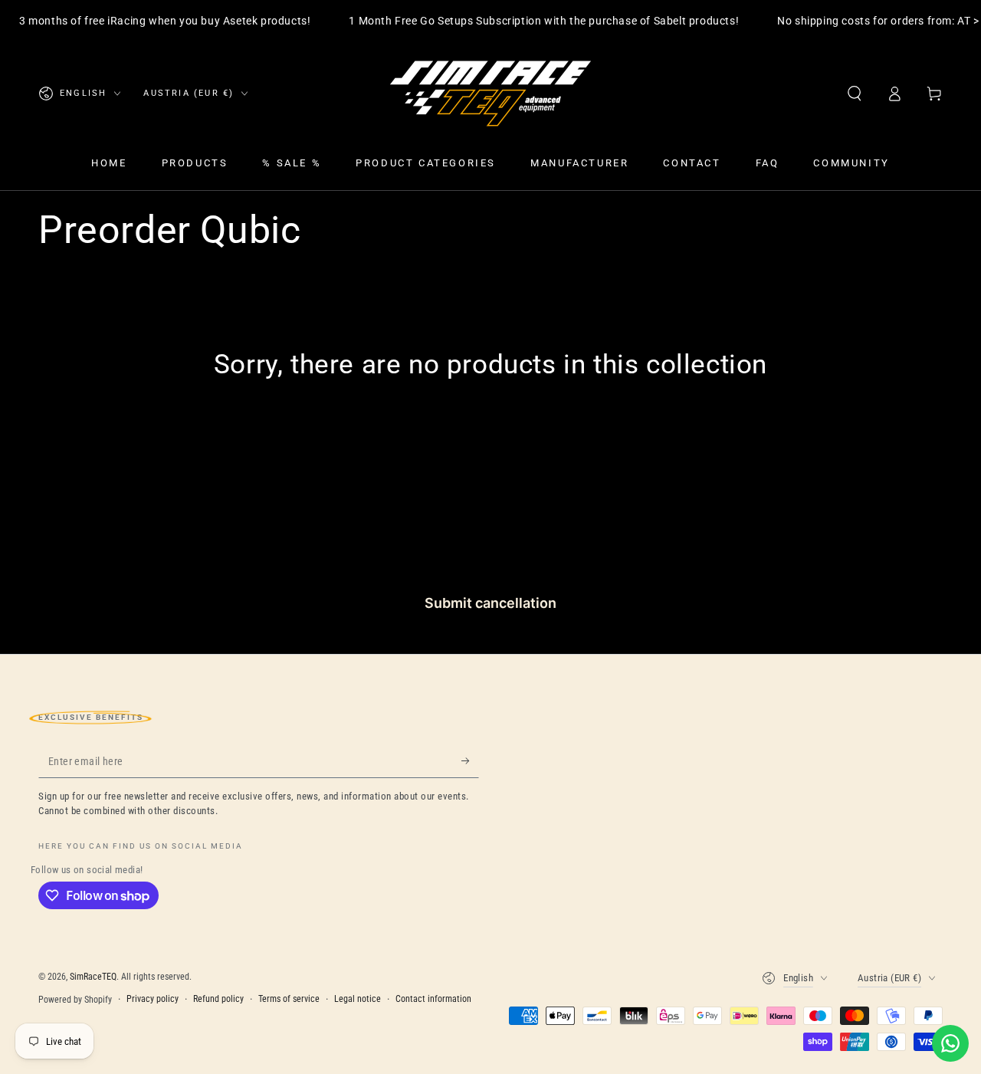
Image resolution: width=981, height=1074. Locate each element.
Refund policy (218, 999)
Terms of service (289, 999)
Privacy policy (152, 999)
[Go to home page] (490, 93)
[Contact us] (950, 1043)
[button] (854, 93)
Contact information (433, 999)
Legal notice (357, 999)
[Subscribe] (470, 760)
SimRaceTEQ (93, 976)
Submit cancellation (490, 603)
